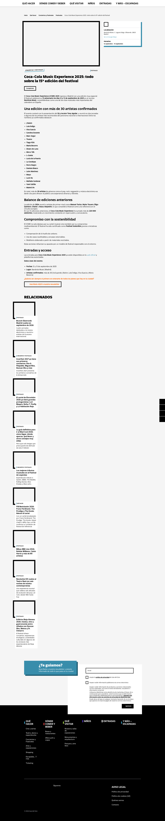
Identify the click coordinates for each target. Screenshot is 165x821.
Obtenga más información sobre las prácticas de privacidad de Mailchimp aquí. (110, 696)
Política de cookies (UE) (121, 796)
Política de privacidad (120, 792)
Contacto (115, 805)
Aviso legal (119, 787)
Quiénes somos (118, 800)
